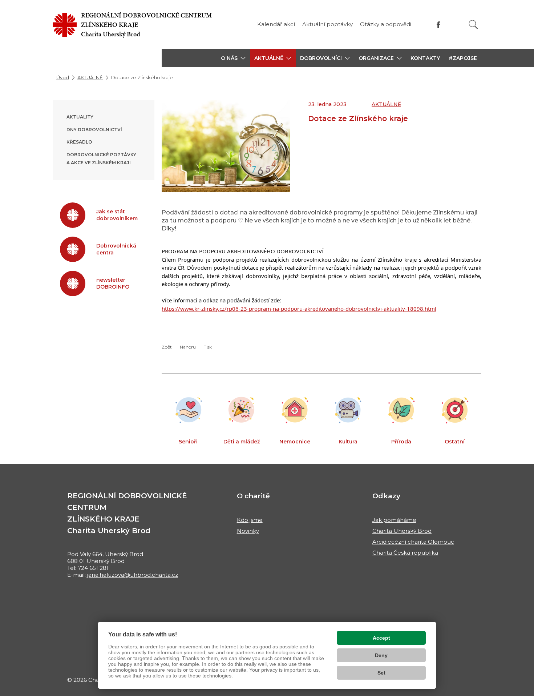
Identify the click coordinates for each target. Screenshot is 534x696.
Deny (381, 655)
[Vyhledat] (473, 24)
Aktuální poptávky (327, 24)
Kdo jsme (250, 519)
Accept (381, 638)
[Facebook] (438, 24)
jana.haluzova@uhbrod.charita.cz (132, 574)
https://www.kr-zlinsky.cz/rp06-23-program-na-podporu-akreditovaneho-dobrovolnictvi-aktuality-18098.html (299, 308)
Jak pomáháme (394, 519)
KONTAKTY (425, 58)
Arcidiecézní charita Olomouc (413, 541)
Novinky (248, 530)
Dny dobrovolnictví (94, 129)
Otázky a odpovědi (385, 24)
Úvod (62, 77)
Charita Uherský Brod (402, 530)
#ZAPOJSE (463, 58)
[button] (233, 58)
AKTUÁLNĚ (90, 77)
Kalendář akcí (276, 24)
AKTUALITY (79, 117)
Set (381, 673)
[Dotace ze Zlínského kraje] (226, 146)
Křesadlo (79, 142)
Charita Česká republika (405, 552)
